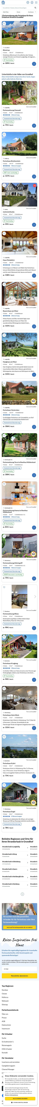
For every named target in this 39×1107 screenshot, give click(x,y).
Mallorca (5, 997)
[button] (37, 2)
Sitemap (5, 1005)
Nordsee (5, 990)
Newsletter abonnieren (19, 976)
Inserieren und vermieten (11, 1062)
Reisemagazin (7, 1045)
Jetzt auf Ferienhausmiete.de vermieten (19, 927)
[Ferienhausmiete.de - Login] (32, 2)
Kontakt (5, 1053)
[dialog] (20, 1089)
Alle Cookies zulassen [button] (20, 1098)
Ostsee (4, 994)
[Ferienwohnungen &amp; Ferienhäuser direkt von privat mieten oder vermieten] (3, 2)
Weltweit (5, 1001)
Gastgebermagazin (8, 1066)
